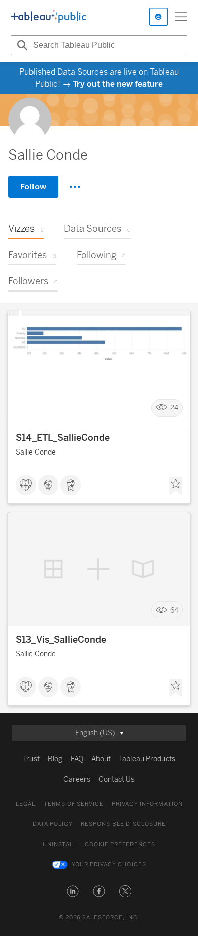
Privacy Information (147, 804)
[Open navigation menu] (181, 16)
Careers (76, 779)
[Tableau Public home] (48, 16)
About (101, 759)
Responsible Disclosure (123, 824)
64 (174, 610)
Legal (26, 804)
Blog (55, 759)
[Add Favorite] (175, 486)
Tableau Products (147, 759)
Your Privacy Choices (109, 864)
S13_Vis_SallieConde (61, 639)
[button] (72, 891)
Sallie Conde (36, 452)
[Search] (21, 45)
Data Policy (52, 824)
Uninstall (60, 844)
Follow (33, 186)
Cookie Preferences (120, 844)
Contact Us (116, 779)
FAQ (77, 759)
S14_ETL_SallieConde (63, 437)
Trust (31, 759)
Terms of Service (74, 804)
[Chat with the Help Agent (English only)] (158, 17)
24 (174, 408)
